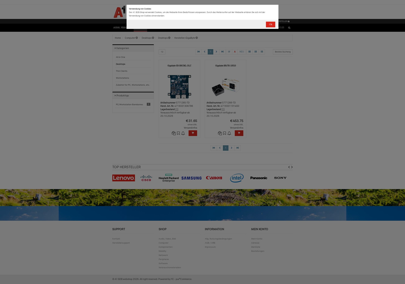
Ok (270, 24)
